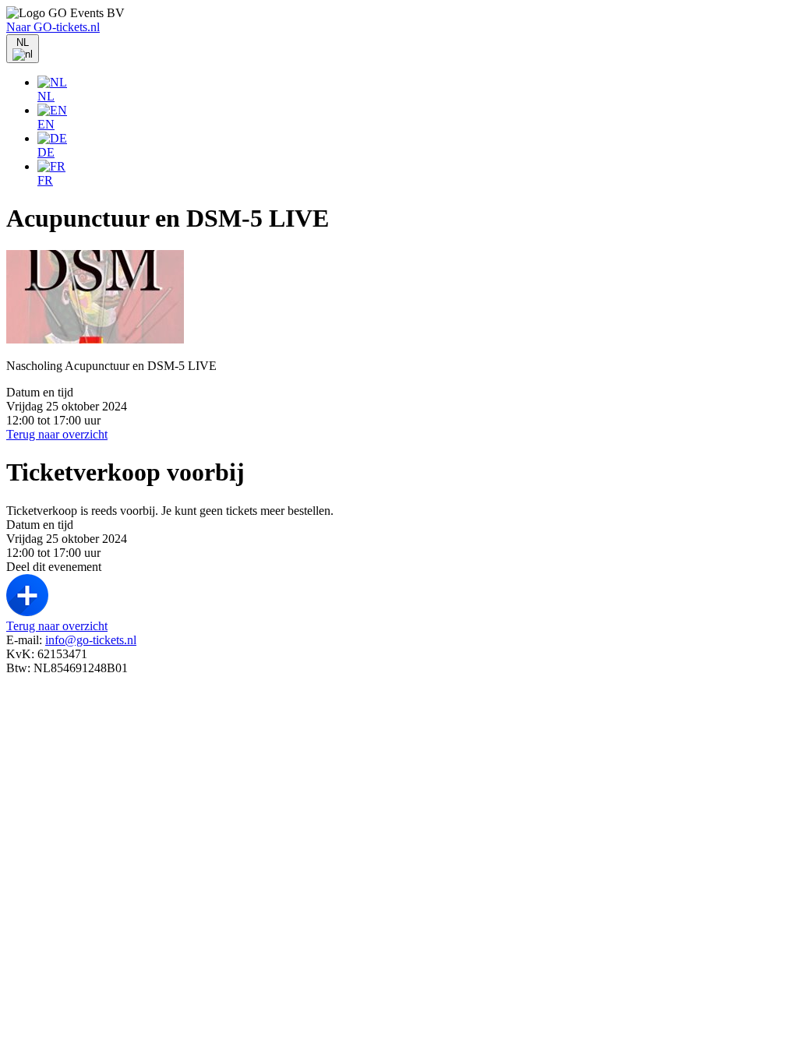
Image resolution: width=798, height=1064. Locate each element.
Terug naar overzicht (57, 434)
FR (45, 180)
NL (46, 96)
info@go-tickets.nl (90, 640)
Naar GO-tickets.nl (53, 26)
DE (46, 152)
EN (46, 124)
